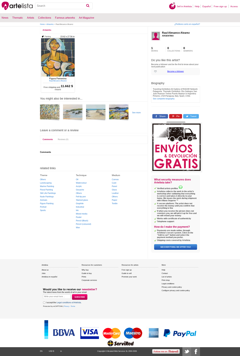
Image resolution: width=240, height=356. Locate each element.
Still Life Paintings (48, 193)
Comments (48, 139)
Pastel (78, 217)
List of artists (167, 277)
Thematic (17, 17)
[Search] (88, 6)
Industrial (80, 207)
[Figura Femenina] (58, 57)
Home (42, 24)
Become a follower (175, 71)
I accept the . (63, 302)
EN (41, 351)
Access (234, 6)
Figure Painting (47, 203)
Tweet (193, 116)
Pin (178, 116)
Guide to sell (126, 273)
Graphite (80, 203)
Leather (115, 193)
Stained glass (82, 200)
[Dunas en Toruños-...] (95, 113)
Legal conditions (168, 284)
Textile (115, 203)
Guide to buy (87, 273)
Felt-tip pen (81, 196)
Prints (84, 277)
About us (45, 270)
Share (162, 116)
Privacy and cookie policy (172, 287)
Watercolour (81, 183)
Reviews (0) (63, 139)
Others (43, 179)
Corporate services (89, 280)
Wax (78, 227)
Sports (43, 210)
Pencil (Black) (82, 221)
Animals (43, 200)
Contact (165, 273)
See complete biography (164, 99)
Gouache (80, 190)
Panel (114, 186)
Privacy (66, 306)
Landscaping (46, 183)
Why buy (85, 270)
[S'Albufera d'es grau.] (118, 113)
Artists (30, 17)
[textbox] (64, 6)
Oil (77, 179)
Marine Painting (47, 186)
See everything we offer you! (175, 247)
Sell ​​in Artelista (184, 6)
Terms (73, 306)
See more (136, 112)
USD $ (51, 351)
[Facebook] (195, 351)
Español (206, 6)
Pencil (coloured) (83, 224)
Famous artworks (65, 17)
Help (197, 6)
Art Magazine (86, 17)
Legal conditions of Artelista (69, 302)
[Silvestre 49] (49, 113)
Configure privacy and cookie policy (176, 290)
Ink (77, 210)
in (61, 351)
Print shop (166, 280)
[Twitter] (186, 351)
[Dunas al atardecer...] (72, 113)
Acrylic (79, 186)
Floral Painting (46, 190)
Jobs (44, 273)
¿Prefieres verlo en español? (187, 24)
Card (114, 183)
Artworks (50, 24)
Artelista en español (49, 277)
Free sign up (220, 6)
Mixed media (81, 214)
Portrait (43, 207)
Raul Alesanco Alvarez (176, 32)
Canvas (115, 179)
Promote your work (129, 277)
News (5, 17)
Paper (114, 200)
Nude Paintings (47, 196)
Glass (114, 190)
